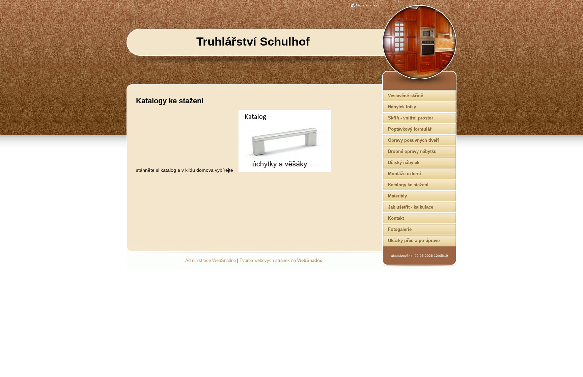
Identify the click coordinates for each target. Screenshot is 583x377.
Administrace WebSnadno (210, 260)
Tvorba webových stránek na (281, 260)
